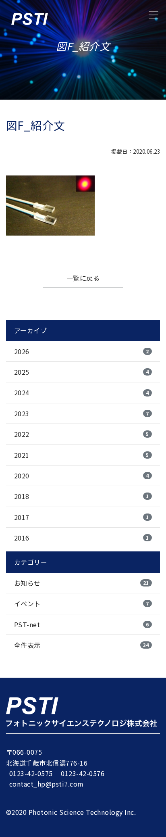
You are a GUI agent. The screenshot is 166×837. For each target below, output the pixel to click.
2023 (81, 413)
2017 (81, 517)
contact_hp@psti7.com (46, 784)
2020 (81, 475)
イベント (81, 603)
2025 (81, 372)
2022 (81, 434)
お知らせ (81, 583)
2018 (81, 496)
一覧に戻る (83, 278)
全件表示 (81, 645)
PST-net (81, 624)
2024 (81, 392)
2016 (81, 538)
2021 (81, 455)
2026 (81, 351)
